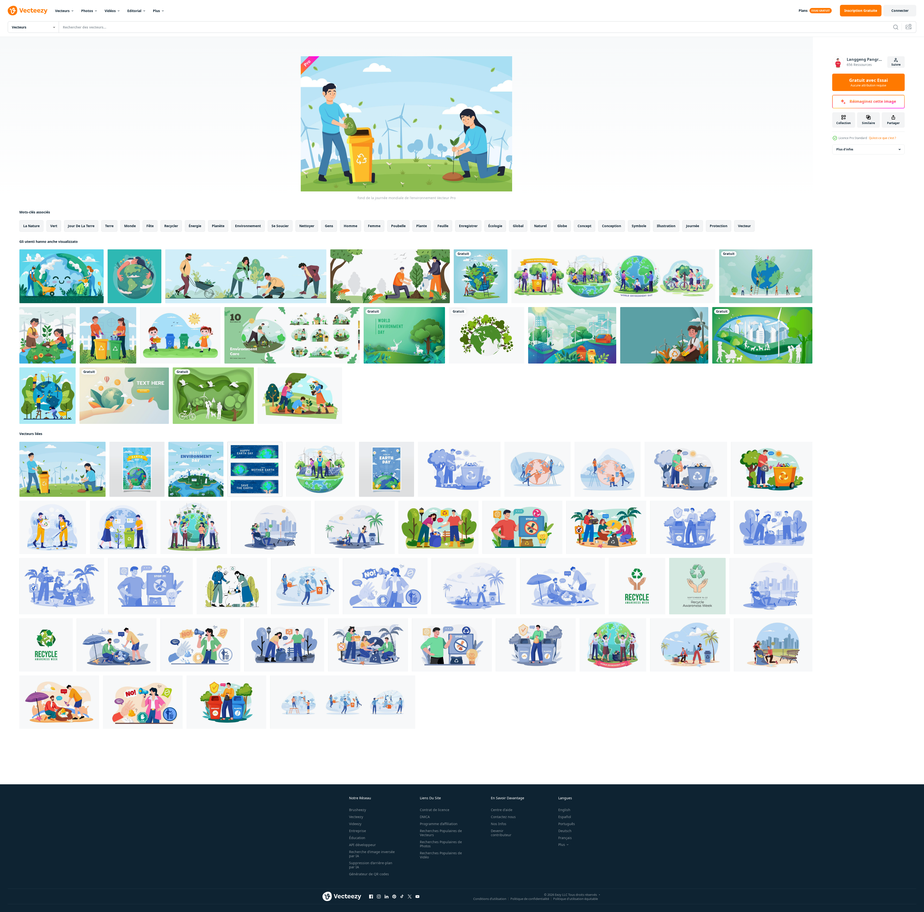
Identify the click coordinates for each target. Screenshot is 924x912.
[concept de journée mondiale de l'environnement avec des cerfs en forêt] (404, 335)
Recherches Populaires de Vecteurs (441, 832)
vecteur (744, 226)
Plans (803, 10)
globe (562, 226)
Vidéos (110, 10)
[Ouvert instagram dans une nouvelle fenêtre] (379, 896)
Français (565, 837)
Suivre (896, 65)
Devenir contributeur (501, 832)
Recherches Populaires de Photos (441, 844)
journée (692, 226)
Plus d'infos (844, 149)
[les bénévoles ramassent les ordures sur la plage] (562, 586)
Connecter (900, 10)
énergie (195, 226)
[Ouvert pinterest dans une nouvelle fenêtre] (394, 896)
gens (329, 226)
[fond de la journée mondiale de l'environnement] (572, 335)
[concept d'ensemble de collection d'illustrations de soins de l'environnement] (292, 335)
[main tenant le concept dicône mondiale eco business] (124, 395)
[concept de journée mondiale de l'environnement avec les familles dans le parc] (762, 335)
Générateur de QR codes (369, 874)
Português (566, 823)
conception (611, 226)
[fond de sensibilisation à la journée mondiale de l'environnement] (134, 276)
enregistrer (468, 226)
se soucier (280, 226)
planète (218, 226)
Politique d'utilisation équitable (575, 899)
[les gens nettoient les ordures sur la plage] (355, 527)
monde (130, 226)
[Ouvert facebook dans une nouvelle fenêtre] (371, 896)
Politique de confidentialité (529, 899)
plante (421, 226)
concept (584, 226)
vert (53, 226)
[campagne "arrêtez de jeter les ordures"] (150, 586)
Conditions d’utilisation (489, 899)
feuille (442, 226)
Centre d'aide (501, 809)
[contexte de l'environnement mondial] (390, 276)
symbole (639, 226)
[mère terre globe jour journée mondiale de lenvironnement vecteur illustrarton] (481, 276)
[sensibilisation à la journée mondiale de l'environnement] (47, 335)
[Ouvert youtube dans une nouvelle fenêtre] (417, 896)
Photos (87, 10)
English (564, 809)
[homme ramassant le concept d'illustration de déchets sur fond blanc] (686, 469)
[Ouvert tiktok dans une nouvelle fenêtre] (402, 896)
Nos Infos (498, 823)
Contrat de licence (434, 809)
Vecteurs (62, 10)
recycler (171, 226)
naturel (540, 226)
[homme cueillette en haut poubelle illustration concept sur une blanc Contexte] (459, 469)
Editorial (134, 10)
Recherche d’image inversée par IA (372, 853)
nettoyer (306, 226)
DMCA (425, 816)
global (518, 226)
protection (718, 226)
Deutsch (565, 830)
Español (564, 816)
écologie (495, 226)
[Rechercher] (896, 27)
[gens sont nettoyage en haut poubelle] (232, 586)
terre (109, 226)
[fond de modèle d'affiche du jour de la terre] (137, 469)
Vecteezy (356, 816)
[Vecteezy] (27, 10)
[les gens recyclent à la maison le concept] (108, 335)
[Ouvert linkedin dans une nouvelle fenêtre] (386, 896)
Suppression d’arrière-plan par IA (370, 865)
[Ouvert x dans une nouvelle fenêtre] (410, 896)
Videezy (355, 823)
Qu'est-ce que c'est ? (882, 138)
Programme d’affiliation (439, 823)
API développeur (362, 844)
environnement (248, 226)
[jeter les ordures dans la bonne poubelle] (690, 527)
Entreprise (357, 830)
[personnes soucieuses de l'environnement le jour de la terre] (61, 276)
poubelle (398, 226)
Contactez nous (503, 816)
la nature (31, 226)
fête (150, 226)
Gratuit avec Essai (868, 82)
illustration (666, 226)
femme (374, 226)
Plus (156, 10)
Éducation (357, 837)
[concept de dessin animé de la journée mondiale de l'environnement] (195, 469)
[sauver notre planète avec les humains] (47, 395)
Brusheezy (357, 809)
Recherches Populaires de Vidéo (441, 855)
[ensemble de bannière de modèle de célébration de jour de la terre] (254, 469)
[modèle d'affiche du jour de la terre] (386, 469)
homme (350, 226)
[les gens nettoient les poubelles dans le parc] (271, 527)
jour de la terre (81, 226)
